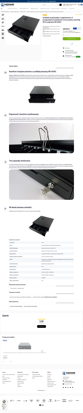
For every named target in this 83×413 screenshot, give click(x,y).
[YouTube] (65, 387)
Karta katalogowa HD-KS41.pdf (30, 306)
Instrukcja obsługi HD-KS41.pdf (16, 306)
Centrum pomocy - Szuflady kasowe (17, 288)
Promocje (19, 377)
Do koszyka (46, 359)
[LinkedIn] (72, 387)
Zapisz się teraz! (52, 1)
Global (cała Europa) (36, 374)
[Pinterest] (70, 387)
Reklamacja (4, 379)
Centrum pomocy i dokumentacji (8, 374)
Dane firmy (49, 374)
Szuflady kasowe (22, 11)
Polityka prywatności (51, 381)
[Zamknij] (81, 1)
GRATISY (78, 56)
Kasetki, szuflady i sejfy (14, 11)
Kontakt (48, 376)
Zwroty (3, 383)
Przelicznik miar (20, 376)
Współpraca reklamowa (21, 379)
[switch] (4, 408)
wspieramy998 (50, 386)
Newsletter (19, 386)
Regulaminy (49, 379)
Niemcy (33, 377)
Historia (48, 377)
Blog (3, 376)
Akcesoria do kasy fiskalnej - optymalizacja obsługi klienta (20, 297)
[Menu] (6, 400)
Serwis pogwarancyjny (6, 381)
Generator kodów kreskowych (23, 374)
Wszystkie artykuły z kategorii (45, 297)
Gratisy (18, 384)
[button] (60, 5)
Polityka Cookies (50, 383)
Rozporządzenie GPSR (51, 384)
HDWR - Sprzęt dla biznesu (5, 11)
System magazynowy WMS (37, 376)
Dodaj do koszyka (72, 38)
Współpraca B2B (20, 383)
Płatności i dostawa (6, 377)
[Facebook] (63, 387)
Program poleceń (20, 381)
